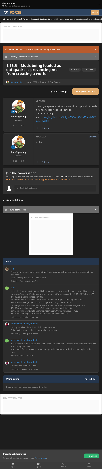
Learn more (5, 4)
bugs (13, 268)
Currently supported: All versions (23, 56)
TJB (14, 355)
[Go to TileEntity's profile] (7, 324)
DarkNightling (16, 82)
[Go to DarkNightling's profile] (7, 82)
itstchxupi (17, 317)
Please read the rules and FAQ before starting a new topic (34, 49)
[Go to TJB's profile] (7, 341)
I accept (93, 456)
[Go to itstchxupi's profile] (7, 288)
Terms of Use (40, 458)
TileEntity (16, 333)
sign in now (65, 176)
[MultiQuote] (37, 128)
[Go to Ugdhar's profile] (7, 269)
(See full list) (90, 379)
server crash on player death (24, 323)
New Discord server (17, 210)
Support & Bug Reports (50, 82)
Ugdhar (16, 281)
